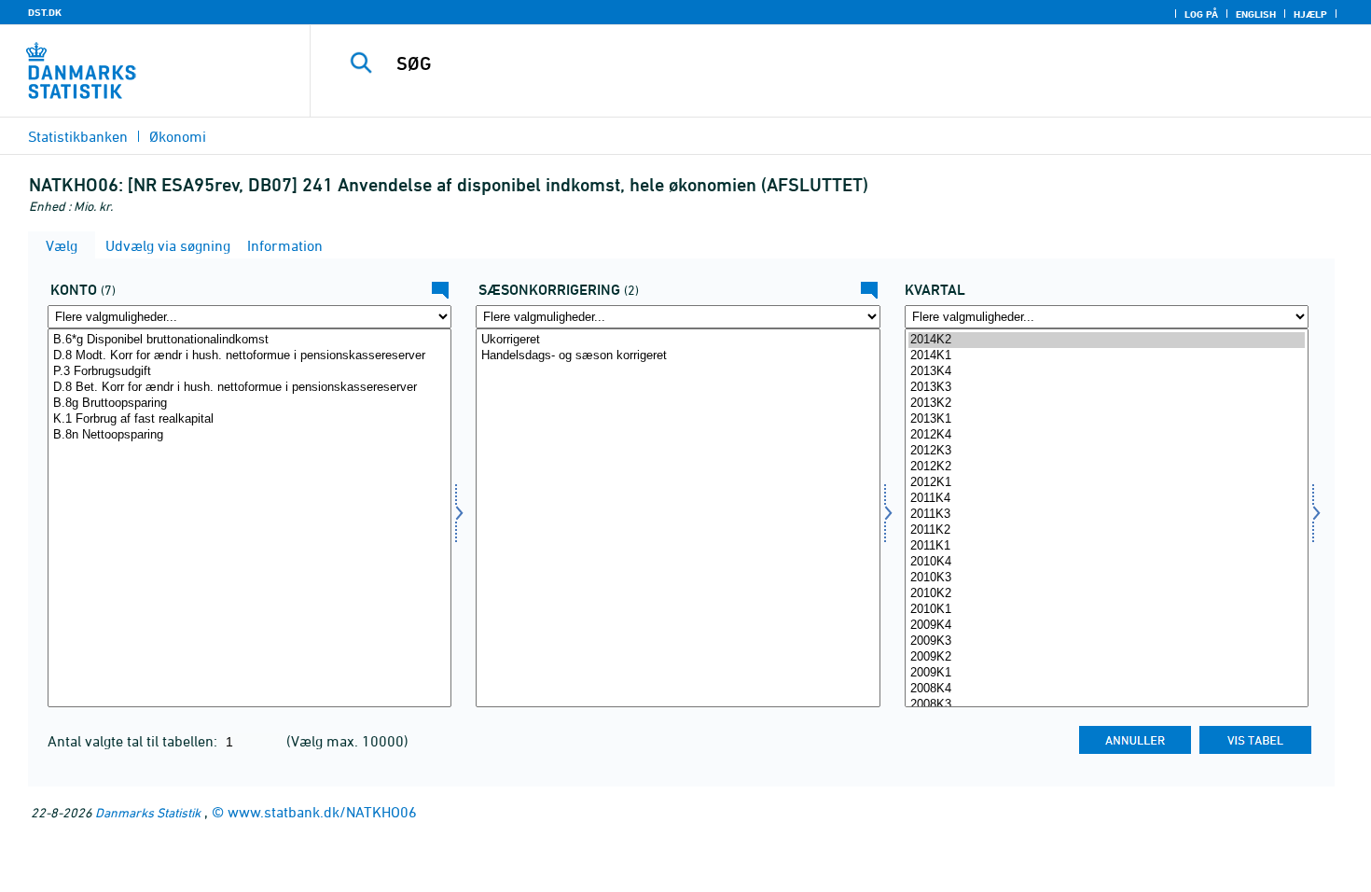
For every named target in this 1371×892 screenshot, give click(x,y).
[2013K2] (1106, 403)
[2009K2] (1106, 657)
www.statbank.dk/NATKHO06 (322, 811)
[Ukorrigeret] (677, 340)
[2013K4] (1106, 372)
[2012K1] (1106, 483)
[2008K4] (1106, 689)
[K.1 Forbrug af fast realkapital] (249, 419)
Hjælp (1310, 14)
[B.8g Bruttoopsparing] (249, 403)
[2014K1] (1106, 356)
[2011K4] (1106, 499)
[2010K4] (1106, 562)
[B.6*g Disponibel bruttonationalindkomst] (249, 340)
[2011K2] (1106, 530)
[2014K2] (1106, 340)
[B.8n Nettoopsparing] (249, 435)
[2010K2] (1106, 594)
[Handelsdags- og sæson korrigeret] (677, 356)
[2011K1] (1106, 546)
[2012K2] (1106, 467)
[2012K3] (1106, 451)
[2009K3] (1106, 641)
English (1256, 14)
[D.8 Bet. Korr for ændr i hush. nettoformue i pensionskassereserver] (249, 388)
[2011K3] (1106, 515)
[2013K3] (1106, 388)
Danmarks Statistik (148, 812)
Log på (1201, 14)
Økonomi (177, 136)
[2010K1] (1106, 610)
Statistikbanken (78, 136)
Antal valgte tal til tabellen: (134, 740)
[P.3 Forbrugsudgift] (249, 372)
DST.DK (45, 12)
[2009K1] (1106, 673)
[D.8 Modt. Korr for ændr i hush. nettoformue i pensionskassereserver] (249, 356)
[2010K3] (1106, 578)
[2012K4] (1106, 435)
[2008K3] (1106, 705)
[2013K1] (1106, 419)
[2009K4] (1106, 626)
